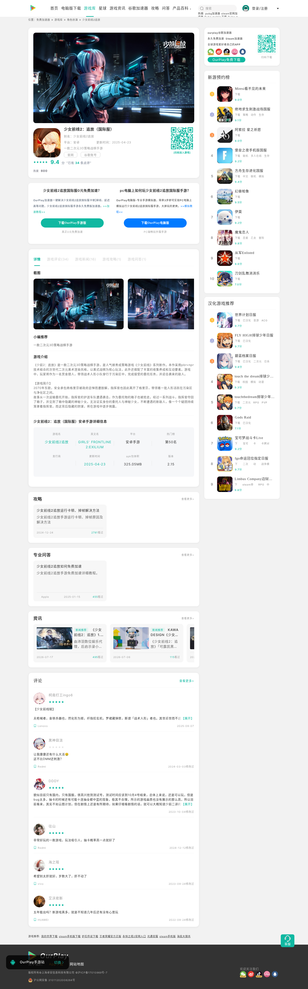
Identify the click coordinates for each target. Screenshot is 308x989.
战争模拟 (265, 464)
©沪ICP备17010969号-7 (91, 972)
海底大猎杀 (184, 936)
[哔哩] (235, 52)
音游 (256, 320)
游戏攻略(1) (111, 259)
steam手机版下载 (70, 936)
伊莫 (238, 212)
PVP (264, 402)
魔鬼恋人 (242, 232)
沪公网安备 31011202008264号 (54, 980)
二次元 (258, 361)
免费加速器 (43, 19)
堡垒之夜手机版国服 (251, 150)
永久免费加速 (216, 38)
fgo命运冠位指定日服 (251, 458)
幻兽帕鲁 (242, 191)
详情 (37, 259)
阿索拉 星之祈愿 (248, 129)
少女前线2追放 (57, 442)
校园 (245, 382)
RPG (256, 402)
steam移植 (248, 485)
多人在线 (256, 155)
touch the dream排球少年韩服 (258, 376)
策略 (245, 114)
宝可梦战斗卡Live (249, 438)
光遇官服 (152, 936)
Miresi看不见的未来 (250, 88)
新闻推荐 (81, 630)
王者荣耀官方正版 (110, 936)
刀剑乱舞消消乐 (247, 273)
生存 (261, 114)
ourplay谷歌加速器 (220, 32)
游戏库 (58, 19)
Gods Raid (243, 417)
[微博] (220, 52)
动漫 (261, 382)
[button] (36, 304)
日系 (267, 361)
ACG (264, 320)
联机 (245, 155)
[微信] (212, 52)
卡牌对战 (265, 444)
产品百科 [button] (181, 8)
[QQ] (243, 52)
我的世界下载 (49, 936)
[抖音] (228, 52)
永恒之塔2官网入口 (134, 936)
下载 (237, 94)
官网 (70, 155)
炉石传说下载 (90, 936)
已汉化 (247, 320)
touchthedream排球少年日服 (256, 397)
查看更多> (187, 499)
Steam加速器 (234, 38)
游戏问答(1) (137, 259)
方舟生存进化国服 (249, 171)
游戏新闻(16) (85, 259)
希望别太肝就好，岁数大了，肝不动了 (60, 876)
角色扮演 (72, 19)
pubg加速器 (212, 13)
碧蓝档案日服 (245, 356)
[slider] (40, 162)
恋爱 (245, 238)
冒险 (261, 238)
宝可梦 (245, 444)
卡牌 (254, 444)
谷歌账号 (90, 155)
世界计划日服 (245, 315)
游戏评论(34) (58, 259)
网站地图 (77, 964)
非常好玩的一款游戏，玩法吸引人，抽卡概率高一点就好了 (74, 840)
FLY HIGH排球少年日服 (254, 335)
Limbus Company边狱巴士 (255, 479)
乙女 (253, 238)
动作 (253, 114)
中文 (245, 176)
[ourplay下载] (41, 8)
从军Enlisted (244, 253)
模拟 (261, 176)
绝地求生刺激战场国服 (252, 109)
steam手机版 (167, 936)
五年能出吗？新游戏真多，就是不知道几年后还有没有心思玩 (76, 912)
